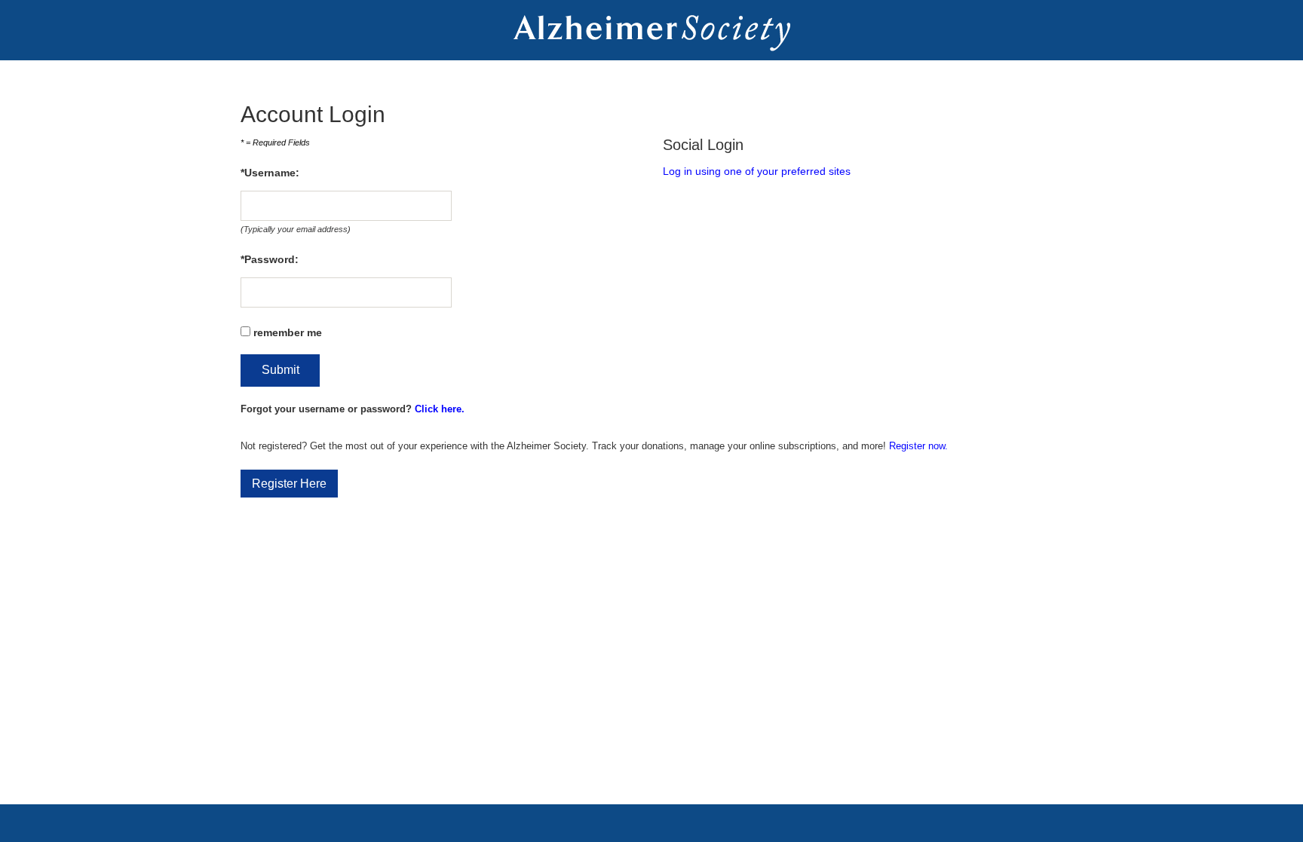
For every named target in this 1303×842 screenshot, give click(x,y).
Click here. (439, 409)
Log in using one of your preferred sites (757, 171)
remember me (287, 332)
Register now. (918, 446)
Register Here (289, 483)
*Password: (270, 259)
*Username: (271, 173)
